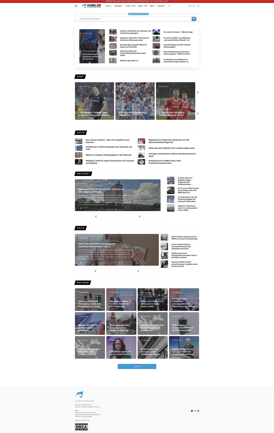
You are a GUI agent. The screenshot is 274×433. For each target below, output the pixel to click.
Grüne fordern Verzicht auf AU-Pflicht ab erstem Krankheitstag (184, 238)
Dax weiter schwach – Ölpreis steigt (178, 32)
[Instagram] (198, 411)
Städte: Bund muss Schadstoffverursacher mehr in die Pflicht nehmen (184, 255)
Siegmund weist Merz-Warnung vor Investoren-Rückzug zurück (134, 39)
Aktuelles (86, 51)
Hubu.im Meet (95, 414)
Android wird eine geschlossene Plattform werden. (127, 1)
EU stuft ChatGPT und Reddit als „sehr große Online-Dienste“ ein (177, 39)
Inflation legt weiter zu (129, 60)
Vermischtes (95, 51)
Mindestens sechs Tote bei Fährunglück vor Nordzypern (152, 328)
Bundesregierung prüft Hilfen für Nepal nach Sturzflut (133, 46)
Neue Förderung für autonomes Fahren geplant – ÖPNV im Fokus (177, 53)
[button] (76, 6)
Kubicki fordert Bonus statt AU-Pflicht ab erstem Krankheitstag (183, 352)
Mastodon (91, 406)
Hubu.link (77, 416)
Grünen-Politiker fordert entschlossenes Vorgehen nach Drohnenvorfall (184, 264)
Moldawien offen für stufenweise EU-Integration (88, 328)
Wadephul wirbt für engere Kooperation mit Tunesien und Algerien (110, 162)
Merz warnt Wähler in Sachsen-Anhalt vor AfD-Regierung (120, 304)
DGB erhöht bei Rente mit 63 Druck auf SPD (120, 353)
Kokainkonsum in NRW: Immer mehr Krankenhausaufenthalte (165, 162)
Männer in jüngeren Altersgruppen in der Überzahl (108, 155)
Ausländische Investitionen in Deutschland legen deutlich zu (176, 60)
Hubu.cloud (92, 412)
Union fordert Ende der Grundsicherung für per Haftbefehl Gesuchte (181, 246)
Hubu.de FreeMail (86, 416)
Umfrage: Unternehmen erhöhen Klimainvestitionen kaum (172, 155)
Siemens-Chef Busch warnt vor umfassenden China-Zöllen (187, 208)
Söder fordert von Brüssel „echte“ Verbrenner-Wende (150, 352)
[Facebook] (192, 411)
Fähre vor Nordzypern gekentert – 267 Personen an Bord (89, 352)
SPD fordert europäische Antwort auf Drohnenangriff (182, 328)
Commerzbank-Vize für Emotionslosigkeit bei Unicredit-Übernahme (187, 199)
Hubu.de (91, 401)
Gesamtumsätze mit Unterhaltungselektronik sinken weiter (133, 53)
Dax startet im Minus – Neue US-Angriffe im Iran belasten (108, 141)
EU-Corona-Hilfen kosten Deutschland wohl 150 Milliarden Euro (188, 190)
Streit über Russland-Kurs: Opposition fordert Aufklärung (120, 328)
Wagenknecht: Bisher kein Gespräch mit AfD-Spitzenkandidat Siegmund (169, 141)
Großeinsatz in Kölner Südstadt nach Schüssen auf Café (109, 148)
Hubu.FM (85, 412)
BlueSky (97, 406)
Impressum (78, 420)
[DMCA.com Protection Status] (81, 426)
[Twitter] (195, 411)
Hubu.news (78, 412)
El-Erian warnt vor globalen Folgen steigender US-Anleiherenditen (185, 181)
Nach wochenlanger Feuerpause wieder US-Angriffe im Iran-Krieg (89, 304)
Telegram (77, 406)
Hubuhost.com (79, 414)
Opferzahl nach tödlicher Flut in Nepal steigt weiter (172, 148)
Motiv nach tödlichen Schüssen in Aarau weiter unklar (151, 304)
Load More (137, 366)
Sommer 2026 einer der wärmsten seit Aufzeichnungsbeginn (135, 32)
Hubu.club (87, 414)
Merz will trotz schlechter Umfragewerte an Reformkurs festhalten (183, 302)
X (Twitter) (84, 406)
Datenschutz (86, 420)
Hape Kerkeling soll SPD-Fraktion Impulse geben (177, 46)
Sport (91, 109)
